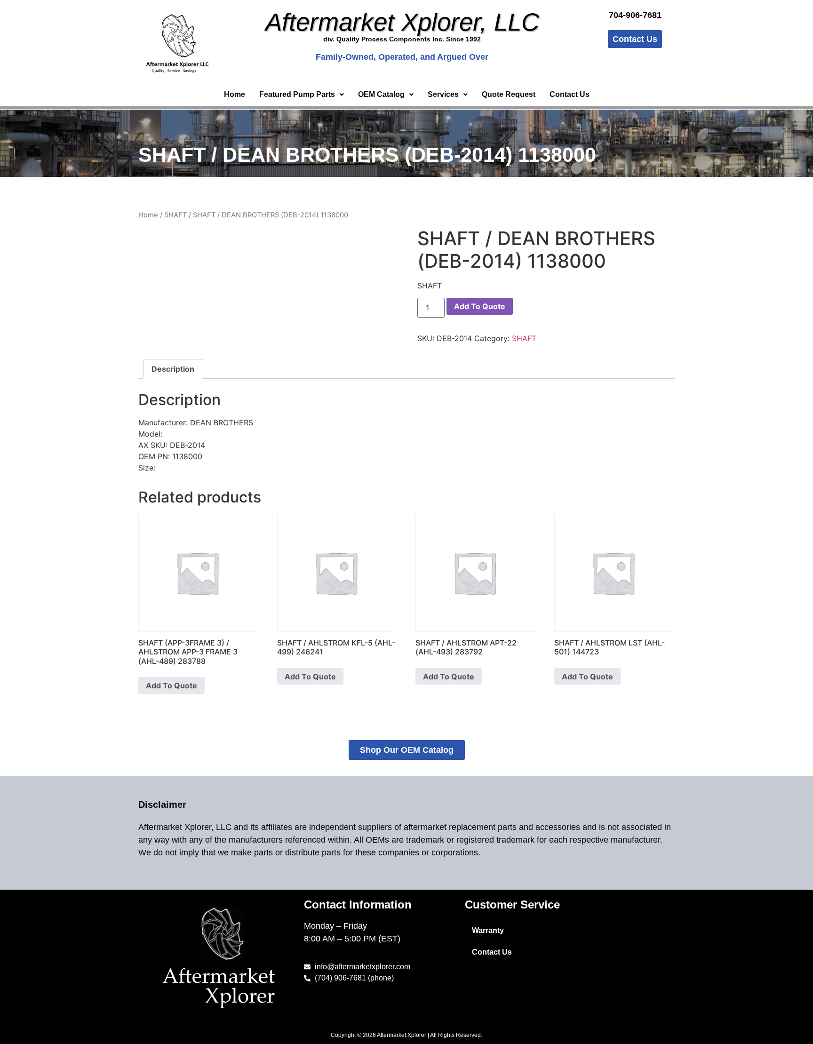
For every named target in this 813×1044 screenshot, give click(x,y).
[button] (301, 94)
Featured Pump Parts (297, 94)
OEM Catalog (381, 94)
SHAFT (175, 215)
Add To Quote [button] (171, 685)
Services (443, 94)
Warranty (488, 930)
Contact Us (570, 94)
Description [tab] (172, 369)
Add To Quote (479, 306)
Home (234, 94)
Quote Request (508, 94)
